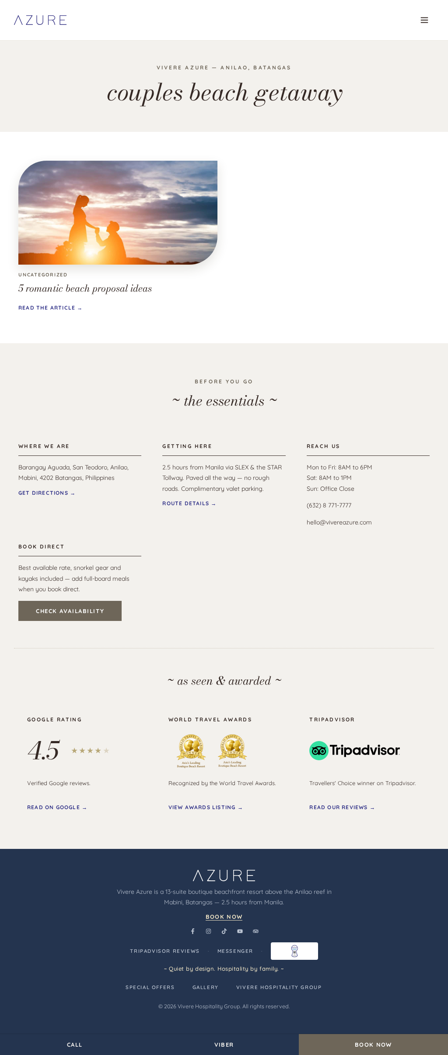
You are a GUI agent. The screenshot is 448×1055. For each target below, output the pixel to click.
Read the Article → (50, 307)
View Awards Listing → (205, 807)
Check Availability (70, 610)
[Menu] (424, 20)
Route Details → (189, 503)
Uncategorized (43, 275)
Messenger (235, 951)
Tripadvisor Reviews (165, 951)
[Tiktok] (224, 931)
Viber (224, 1044)
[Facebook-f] (192, 931)
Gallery (205, 987)
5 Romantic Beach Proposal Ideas (85, 288)
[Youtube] (239, 931)
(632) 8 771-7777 (329, 505)
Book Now (224, 916)
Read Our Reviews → (342, 807)
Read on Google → (57, 807)
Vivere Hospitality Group (279, 987)
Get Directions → (47, 493)
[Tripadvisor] (255, 931)
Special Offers (150, 987)
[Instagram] (208, 931)
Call (74, 1044)
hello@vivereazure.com (339, 522)
